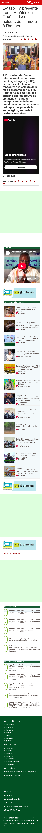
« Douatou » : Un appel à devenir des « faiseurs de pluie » (26, 426)
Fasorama (9, 730)
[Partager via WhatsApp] (28, 39)
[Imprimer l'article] (36, 39)
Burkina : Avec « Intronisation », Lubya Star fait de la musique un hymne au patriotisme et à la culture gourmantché (28, 398)
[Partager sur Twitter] (21, 39)
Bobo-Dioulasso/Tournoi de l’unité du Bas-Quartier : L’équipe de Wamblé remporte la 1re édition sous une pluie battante (24, 648)
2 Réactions (24, 417)
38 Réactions (24, 357)
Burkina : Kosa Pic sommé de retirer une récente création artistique (28, 382)
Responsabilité (11, 764)
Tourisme (9, 733)
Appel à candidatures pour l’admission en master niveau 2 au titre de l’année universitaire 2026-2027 (24, 621)
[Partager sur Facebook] (18, 39)
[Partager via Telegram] (32, 39)
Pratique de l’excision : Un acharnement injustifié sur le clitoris (23, 639)
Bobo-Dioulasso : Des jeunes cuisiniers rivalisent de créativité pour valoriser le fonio (28, 441)
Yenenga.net (10, 738)
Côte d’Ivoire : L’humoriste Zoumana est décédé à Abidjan (27, 309)
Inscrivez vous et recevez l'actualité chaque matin (20, 772)
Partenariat (9, 754)
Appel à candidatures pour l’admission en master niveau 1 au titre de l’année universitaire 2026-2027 (24, 612)
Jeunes (8, 741)
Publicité (9, 751)
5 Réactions (24, 386)
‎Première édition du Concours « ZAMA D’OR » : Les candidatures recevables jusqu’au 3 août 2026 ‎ (28, 470)
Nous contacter (9, 795)
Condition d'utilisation (13, 762)
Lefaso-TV (9, 727)
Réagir (21, 313)
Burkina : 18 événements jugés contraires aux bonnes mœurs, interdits (27, 353)
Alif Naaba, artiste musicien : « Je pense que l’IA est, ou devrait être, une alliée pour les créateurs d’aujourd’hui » (28, 324)
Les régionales (11, 725)
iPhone (13, 803)
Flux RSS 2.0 (10, 759)
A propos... (9, 748)
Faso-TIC (9, 735)
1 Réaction (23, 446)
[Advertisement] (21, 212)
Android (6, 803)
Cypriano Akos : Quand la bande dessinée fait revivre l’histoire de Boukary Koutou (27, 338)
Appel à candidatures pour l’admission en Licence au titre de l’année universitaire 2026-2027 (24, 630)
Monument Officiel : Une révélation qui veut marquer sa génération (27, 455)
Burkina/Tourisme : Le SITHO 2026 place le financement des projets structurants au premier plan (28, 368)
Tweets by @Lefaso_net (11, 553)
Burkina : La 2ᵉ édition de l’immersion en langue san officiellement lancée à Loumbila (27, 412)
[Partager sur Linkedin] (25, 39)
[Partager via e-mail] (14, 39)
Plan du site (10, 756)
